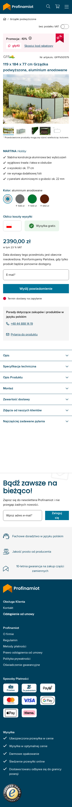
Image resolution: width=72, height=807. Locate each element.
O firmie (8, 634)
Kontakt (8, 608)
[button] (57, 6)
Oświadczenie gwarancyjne (21, 665)
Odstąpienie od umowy (18, 614)
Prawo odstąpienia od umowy (22, 652)
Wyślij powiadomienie (36, 288)
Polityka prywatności (17, 658)
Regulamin (10, 640)
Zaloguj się (57, 515)
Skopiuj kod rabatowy (38, 46)
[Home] (5, 19)
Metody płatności (14, 646)
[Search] (48, 7)
